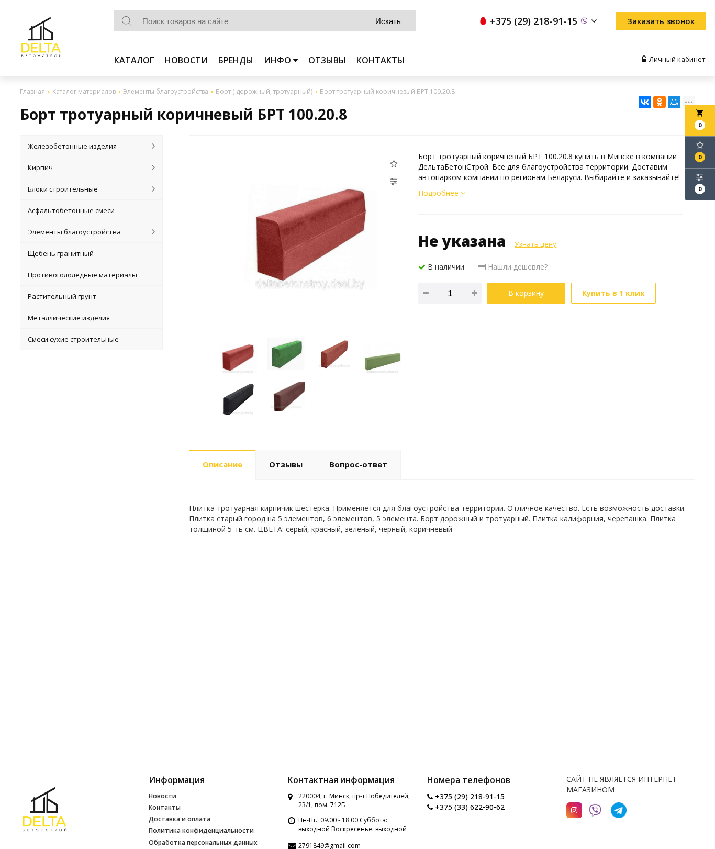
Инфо (278, 60)
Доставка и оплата (179, 818)
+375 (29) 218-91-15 (469, 796)
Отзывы (327, 60)
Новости (186, 60)
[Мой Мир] (674, 102)
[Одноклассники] (659, 102)
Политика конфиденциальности (201, 830)
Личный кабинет (677, 59)
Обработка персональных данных (203, 842)
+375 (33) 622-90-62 (469, 807)
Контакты (380, 60)
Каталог (134, 60)
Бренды (235, 60)
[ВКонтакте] (645, 102)
